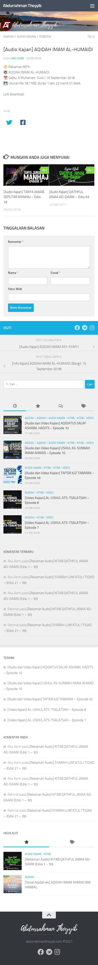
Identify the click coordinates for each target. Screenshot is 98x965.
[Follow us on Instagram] (92, 327)
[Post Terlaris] (37, 406)
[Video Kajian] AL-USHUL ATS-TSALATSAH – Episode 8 (47, 710)
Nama (13, 273)
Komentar (15, 242)
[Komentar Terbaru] (60, 406)
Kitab (70, 418)
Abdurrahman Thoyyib (22, 5)
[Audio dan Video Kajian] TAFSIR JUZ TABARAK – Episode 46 (50, 699)
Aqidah (8, 37)
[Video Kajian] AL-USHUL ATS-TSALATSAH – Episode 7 (47, 720)
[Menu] (92, 5)
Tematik (45, 37)
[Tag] (83, 406)
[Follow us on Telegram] (84, 327)
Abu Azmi (17, 58)
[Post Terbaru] (14, 406)
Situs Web (15, 289)
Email (55, 273)
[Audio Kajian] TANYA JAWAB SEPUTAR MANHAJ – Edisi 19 (23, 197)
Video (90, 418)
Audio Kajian (26, 37)
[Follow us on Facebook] (77, 327)
